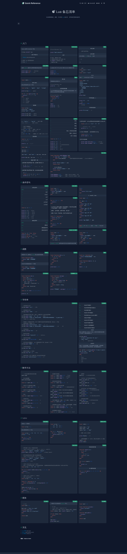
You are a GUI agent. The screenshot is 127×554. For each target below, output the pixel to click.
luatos (23, 532)
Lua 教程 (24, 533)
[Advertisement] (63, 32)
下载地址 (24, 57)
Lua (63, 17)
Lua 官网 (24, 530)
